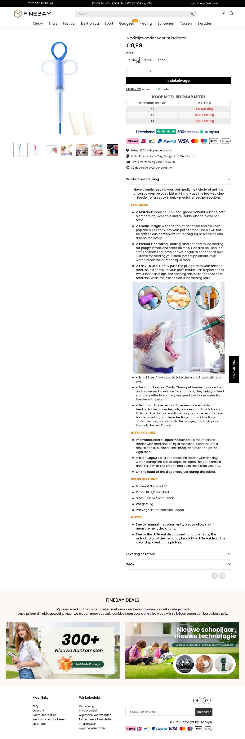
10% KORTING (234, 369)
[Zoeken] (192, 14)
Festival (69, 23)
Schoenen (166, 23)
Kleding (146, 23)
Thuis (53, 23)
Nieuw (38, 23)
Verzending (86, 706)
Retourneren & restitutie (95, 719)
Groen (147, 60)
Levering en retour (140, 554)
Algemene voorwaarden (95, 715)
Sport (109, 23)
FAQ (35, 706)
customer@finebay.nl (204, 3)
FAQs (130, 564)
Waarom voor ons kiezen (49, 719)
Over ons (39, 710)
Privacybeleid (88, 710)
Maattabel (39, 724)
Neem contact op (44, 715)
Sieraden (205, 23)
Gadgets (126, 23)
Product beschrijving (142, 179)
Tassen (186, 23)
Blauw (133, 60)
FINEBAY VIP (133, 89)
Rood (161, 60)
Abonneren (204, 712)
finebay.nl (205, 722)
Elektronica (90, 23)
